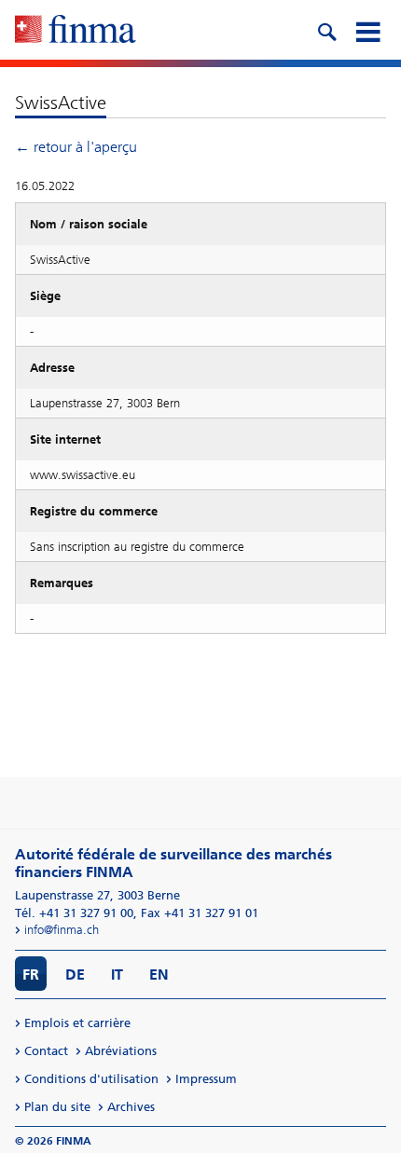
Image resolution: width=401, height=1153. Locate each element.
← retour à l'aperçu (76, 147)
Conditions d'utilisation (91, 1079)
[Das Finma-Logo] (75, 31)
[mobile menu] (367, 29)
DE (75, 974)
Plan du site (57, 1107)
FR (30, 974)
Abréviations (121, 1051)
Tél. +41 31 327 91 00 (74, 913)
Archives (131, 1107)
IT (117, 974)
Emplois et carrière (77, 1023)
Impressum (206, 1079)
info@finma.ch (61, 930)
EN (159, 974)
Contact (46, 1051)
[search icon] (326, 29)
